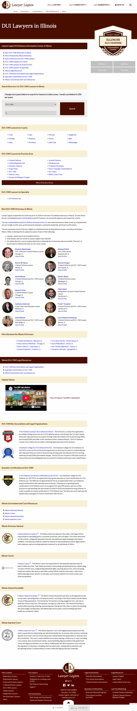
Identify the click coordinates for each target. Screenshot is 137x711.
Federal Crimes (14, 174)
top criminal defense (12, 222)
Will (70, 138)
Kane (10, 142)
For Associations (34, 694)
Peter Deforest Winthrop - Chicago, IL (31, 344)
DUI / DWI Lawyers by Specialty (17, 68)
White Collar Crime (55, 174)
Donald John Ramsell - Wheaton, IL (29, 341)
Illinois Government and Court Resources (20, 80)
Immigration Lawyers (10, 694)
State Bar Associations (94, 676)
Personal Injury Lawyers (11, 696)
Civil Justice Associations (95, 679)
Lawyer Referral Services (121, 682)
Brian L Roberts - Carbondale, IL (28, 346)
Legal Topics (116, 679)
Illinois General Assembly (14, 516)
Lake (30, 135)
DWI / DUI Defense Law (52, 11)
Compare (58, 708)
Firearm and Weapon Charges (19, 177)
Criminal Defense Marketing (122, 692)
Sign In (69, 681)
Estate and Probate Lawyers (13, 682)
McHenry (32, 142)
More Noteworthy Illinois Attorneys (18, 56)
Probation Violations (56, 166)
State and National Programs (96, 692)
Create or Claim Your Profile (40, 676)
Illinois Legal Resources (13, 71)
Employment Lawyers (10, 679)
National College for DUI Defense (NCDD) (36, 448)
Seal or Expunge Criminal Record (60, 169)
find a (54, 5)
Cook (11, 135)
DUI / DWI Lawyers (10, 688)
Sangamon (72, 135)
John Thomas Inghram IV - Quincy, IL (64, 346)
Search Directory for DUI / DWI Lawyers (20, 59)
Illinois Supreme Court (13, 519)
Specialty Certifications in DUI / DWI (18, 77)
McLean (52, 135)
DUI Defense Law (15, 198)
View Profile (19, 256)
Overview (124, 70)
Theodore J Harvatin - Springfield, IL (64, 349)
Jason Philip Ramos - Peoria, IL (62, 344)
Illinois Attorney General (14, 510)
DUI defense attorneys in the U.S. (35, 222)
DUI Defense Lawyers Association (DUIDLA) (36, 432)
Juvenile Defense (55, 160)
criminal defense (27, 218)
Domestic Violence (15, 166)
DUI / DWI (9, 104)
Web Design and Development (40, 697)
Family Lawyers (8, 691)
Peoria (51, 138)
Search (72, 109)
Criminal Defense (37, 11)
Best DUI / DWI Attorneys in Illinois (18, 53)
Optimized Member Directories (41, 700)
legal (77, 5)
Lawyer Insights (118, 676)
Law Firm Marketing (118, 689)
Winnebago (73, 142)
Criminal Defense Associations (97, 682)
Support (32, 687)
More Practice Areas (44, 182)
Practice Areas (25, 11)
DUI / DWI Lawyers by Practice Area (18, 65)
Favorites (82, 708)
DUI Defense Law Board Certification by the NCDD (39, 476)
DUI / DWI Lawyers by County (16, 62)
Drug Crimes (13, 169)
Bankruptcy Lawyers (10, 676)
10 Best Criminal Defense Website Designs (121, 696)
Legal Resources (117, 673)
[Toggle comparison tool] (68, 702)
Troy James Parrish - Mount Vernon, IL (64, 341)
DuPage (12, 138)
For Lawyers (33, 673)
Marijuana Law (54, 163)
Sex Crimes (53, 172)
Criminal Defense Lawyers (12, 685)
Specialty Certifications (93, 689)
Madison (32, 138)
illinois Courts (10, 513)
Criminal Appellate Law (17, 163)
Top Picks (124, 64)
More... (5, 699)
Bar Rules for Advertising (39, 684)
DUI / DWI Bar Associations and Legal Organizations (24, 74)
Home (15, 11)
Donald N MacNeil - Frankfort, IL (29, 349)
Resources (102, 70)
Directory (101, 64)
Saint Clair (52, 142)
